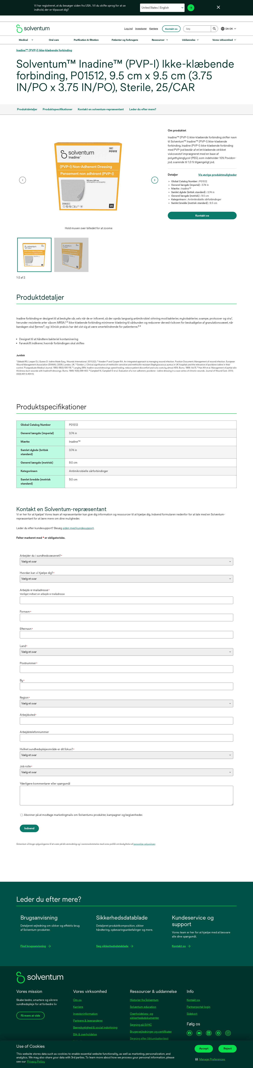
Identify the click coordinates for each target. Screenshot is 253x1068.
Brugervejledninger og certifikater (151, 1031)
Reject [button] (228, 1048)
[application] (88, 176)
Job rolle (26, 766)
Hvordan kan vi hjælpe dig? (37, 573)
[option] (88, 180)
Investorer (141, 28)
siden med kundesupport (78, 528)
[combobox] (200, 29)
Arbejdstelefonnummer (34, 732)
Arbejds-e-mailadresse (35, 590)
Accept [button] (203, 1048)
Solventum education (143, 1006)
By (22, 680)
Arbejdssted (28, 714)
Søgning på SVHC (141, 1024)
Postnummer (28, 663)
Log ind (128, 28)
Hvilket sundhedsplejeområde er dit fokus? (47, 749)
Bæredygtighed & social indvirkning (95, 1027)
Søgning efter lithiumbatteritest (149, 1038)
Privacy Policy (36, 1061)
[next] (154, 180)
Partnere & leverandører (88, 1020)
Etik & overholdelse (85, 1034)
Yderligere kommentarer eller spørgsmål (45, 783)
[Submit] (214, 29)
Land (23, 646)
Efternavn (26, 628)
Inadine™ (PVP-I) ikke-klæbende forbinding (44, 50)
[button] (210, 1059)
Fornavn (25, 611)
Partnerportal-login (198, 1006)
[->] (190, 7)
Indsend (29, 828)
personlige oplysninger (144, 844)
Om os (77, 1000)
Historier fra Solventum (144, 1000)
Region (25, 697)
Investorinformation (85, 1013)
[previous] (22, 180)
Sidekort (192, 1013)
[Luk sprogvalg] (218, 7)
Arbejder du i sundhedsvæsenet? (41, 555)
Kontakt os (193, 1000)
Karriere (153, 28)
